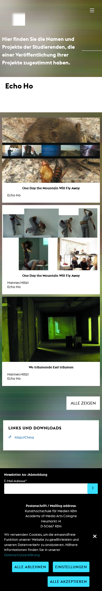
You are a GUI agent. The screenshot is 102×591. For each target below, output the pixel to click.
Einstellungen (71, 567)
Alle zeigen (83, 403)
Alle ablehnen (30, 567)
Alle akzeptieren (68, 581)
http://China (24, 437)
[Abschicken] (92, 488)
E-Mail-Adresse (15, 481)
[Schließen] (94, 536)
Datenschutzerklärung (22, 555)
